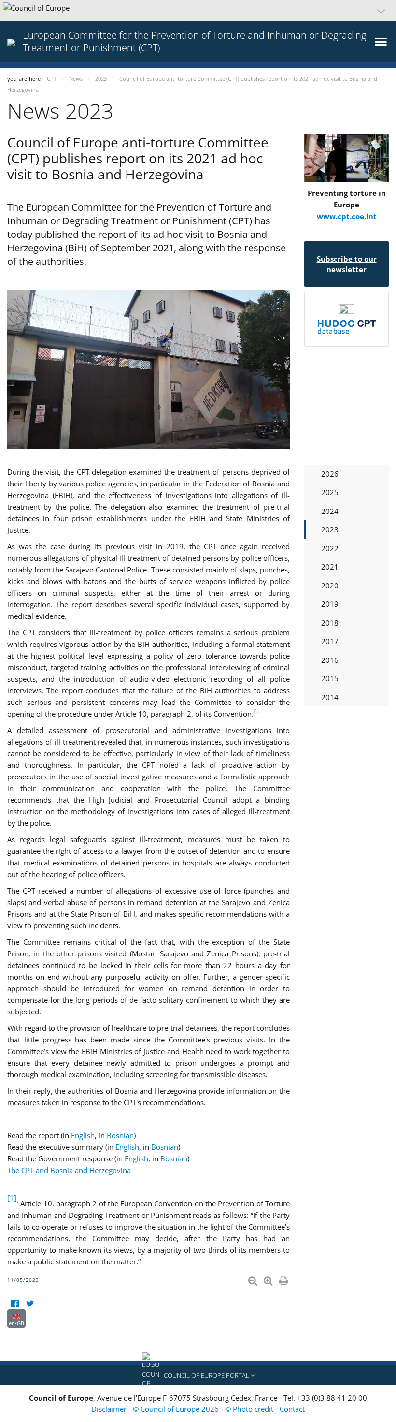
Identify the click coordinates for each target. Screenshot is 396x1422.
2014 (330, 697)
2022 (330, 548)
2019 (330, 604)
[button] (198, 10)
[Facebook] (14, 1303)
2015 (330, 678)
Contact (292, 1409)
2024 (330, 511)
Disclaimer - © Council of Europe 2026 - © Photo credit (183, 1409)
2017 (330, 641)
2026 (330, 474)
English (83, 1135)
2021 (330, 567)
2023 (330, 529)
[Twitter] (29, 1303)
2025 (330, 492)
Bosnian (120, 1135)
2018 (330, 623)
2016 (330, 660)
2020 (330, 585)
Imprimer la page (284, 1279)
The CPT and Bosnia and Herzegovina (69, 1170)
